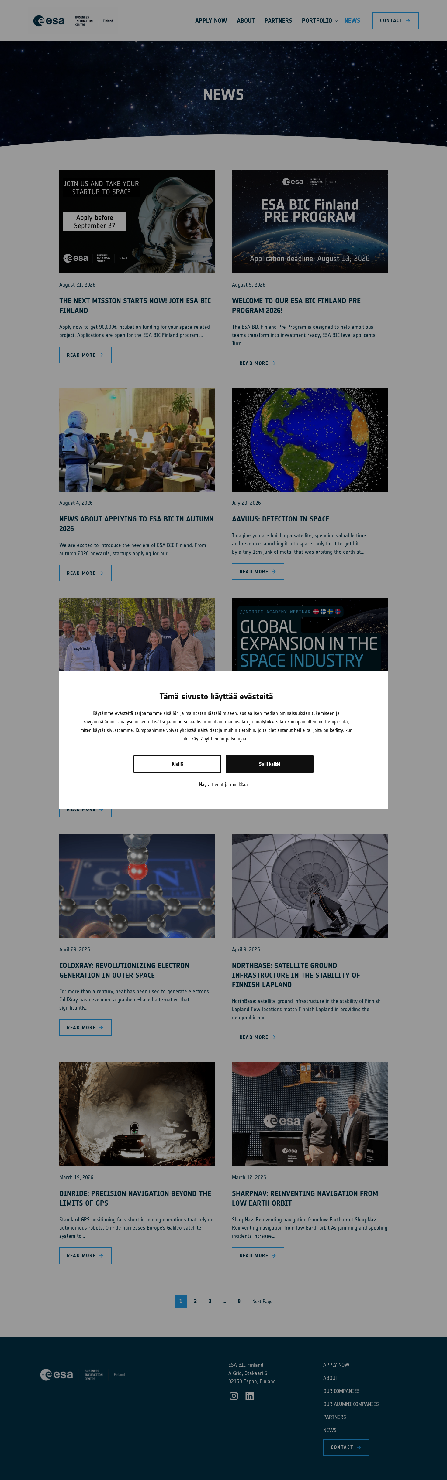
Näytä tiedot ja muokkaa (223, 784)
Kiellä (177, 764)
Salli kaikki (269, 764)
